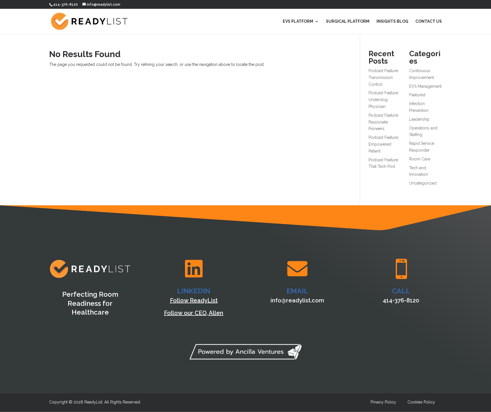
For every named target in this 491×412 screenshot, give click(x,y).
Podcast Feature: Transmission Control (384, 77)
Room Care (419, 159)
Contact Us (428, 21)
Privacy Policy (383, 402)
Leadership (419, 119)
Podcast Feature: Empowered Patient (384, 144)
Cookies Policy (421, 402)
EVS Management (425, 86)
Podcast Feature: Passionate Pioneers (384, 122)
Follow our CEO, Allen (193, 312)
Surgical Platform (347, 21)
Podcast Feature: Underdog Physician (384, 100)
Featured (417, 95)
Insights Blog (392, 21)
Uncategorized (422, 183)
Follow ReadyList (194, 300)
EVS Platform (298, 21)
